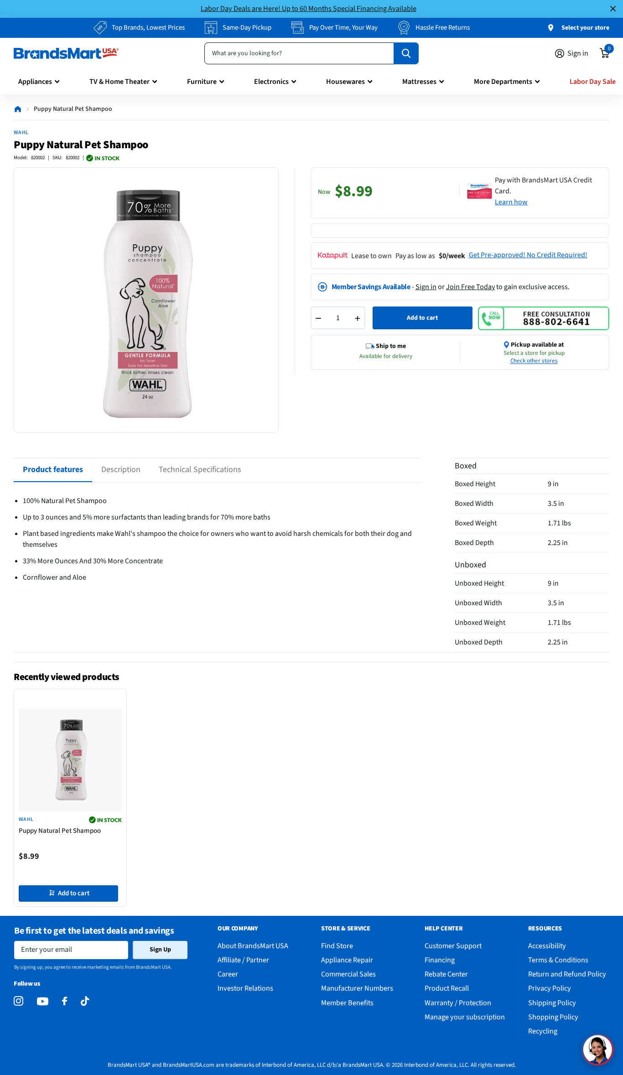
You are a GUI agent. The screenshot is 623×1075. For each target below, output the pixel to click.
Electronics (271, 82)
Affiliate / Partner (243, 960)
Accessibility (547, 945)
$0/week (452, 256)
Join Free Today (470, 287)
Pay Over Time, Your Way (343, 27)
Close (613, 9)
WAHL (21, 132)
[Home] (18, 109)
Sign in (425, 287)
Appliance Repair (347, 960)
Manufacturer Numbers (357, 988)
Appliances (35, 82)
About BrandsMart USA (253, 945)
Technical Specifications (200, 469)
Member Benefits (347, 1002)
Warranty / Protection (458, 1002)
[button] (597, 1049)
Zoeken (406, 53)
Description (120, 469)
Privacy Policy (549, 988)
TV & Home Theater (119, 82)
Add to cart (422, 317)
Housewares (345, 82)
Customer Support (453, 945)
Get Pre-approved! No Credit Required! (528, 255)
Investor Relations (245, 988)
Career (228, 974)
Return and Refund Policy (567, 974)
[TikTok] (85, 1001)
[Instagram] (18, 1001)
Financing (440, 960)
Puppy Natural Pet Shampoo (60, 831)
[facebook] (64, 1001)
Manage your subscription (465, 1017)
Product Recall (447, 988)
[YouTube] (42, 1001)
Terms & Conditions (558, 960)
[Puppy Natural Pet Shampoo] (70, 759)
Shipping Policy (552, 1002)
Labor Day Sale (593, 82)
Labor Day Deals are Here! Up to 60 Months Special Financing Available (308, 8)
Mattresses (419, 82)
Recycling (542, 1031)
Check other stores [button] (534, 361)
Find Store (337, 945)
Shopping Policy (553, 1017)
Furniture (202, 82)
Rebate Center (446, 974)
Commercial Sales (348, 974)
